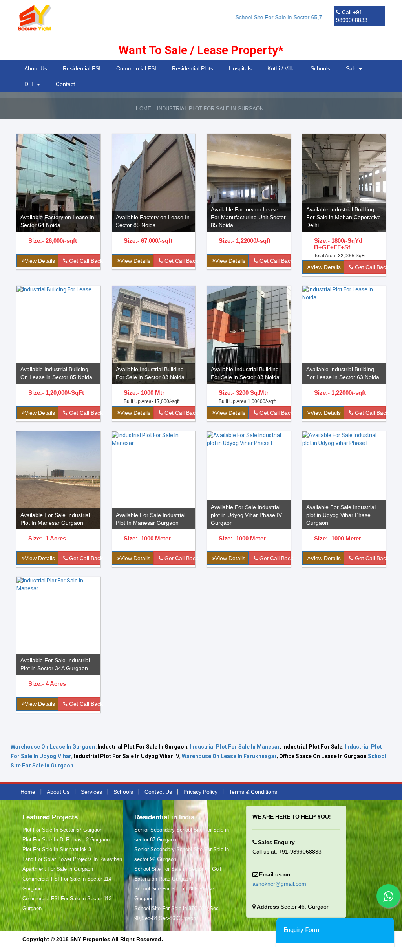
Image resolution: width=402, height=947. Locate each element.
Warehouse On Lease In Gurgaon (53, 747)
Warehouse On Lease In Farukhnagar (229, 756)
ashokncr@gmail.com (279, 884)
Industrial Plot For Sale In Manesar (235, 747)
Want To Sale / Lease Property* (201, 50)
